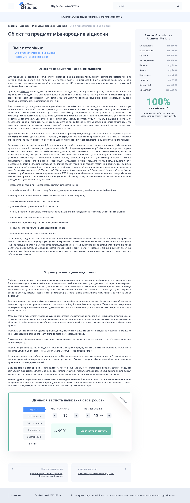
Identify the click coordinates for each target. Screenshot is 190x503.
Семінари (24, 26)
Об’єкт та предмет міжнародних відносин (35, 53)
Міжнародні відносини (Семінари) (49, 26)
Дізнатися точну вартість (93, 431)
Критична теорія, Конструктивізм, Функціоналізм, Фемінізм (46, 474)
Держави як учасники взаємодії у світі (95, 473)
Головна (12, 26)
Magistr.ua (116, 17)
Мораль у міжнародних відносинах (32, 57)
